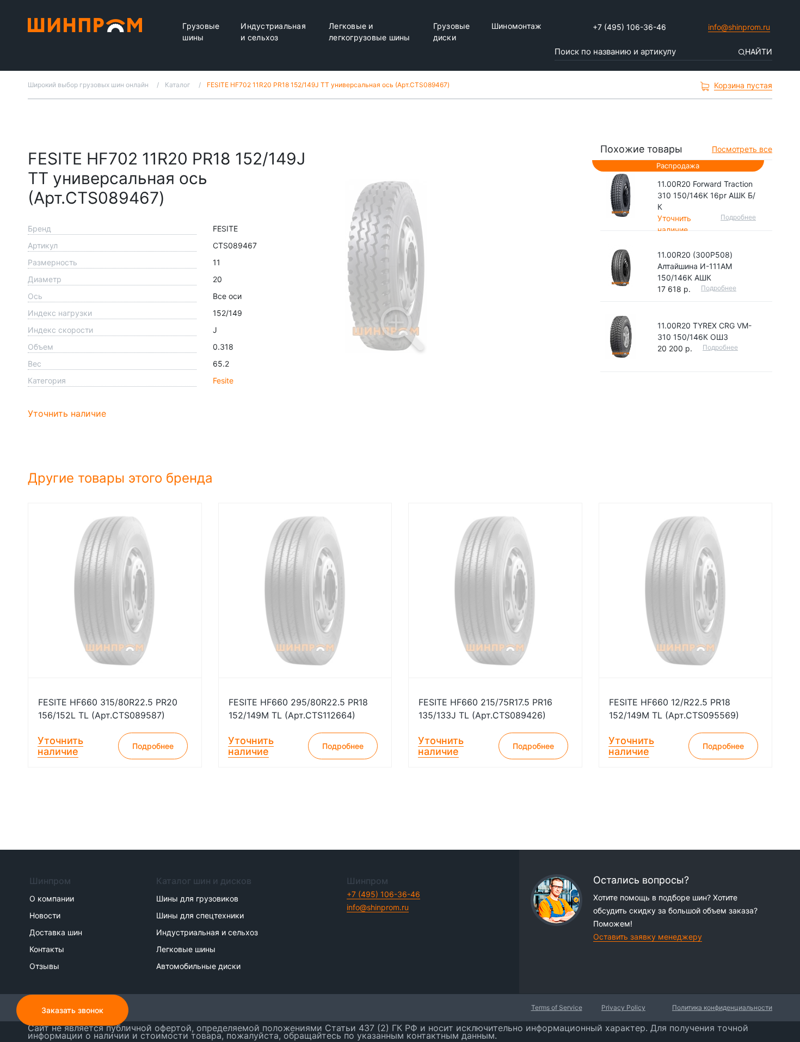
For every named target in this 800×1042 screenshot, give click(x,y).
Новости (44, 915)
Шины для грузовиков (197, 898)
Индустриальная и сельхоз (273, 31)
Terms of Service (556, 1007)
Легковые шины (186, 949)
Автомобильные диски (198, 966)
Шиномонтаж (516, 26)
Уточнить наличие (67, 413)
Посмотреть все (742, 149)
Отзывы (44, 966)
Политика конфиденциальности (722, 1007)
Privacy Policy (623, 1007)
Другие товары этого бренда (122, 478)
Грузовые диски (451, 31)
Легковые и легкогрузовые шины (369, 31)
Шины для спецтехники (200, 915)
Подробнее (738, 217)
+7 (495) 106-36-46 (629, 27)
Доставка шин (55, 932)
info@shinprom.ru (739, 27)
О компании (51, 898)
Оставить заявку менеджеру (647, 936)
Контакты (46, 949)
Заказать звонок (72, 1010)
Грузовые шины (200, 31)
